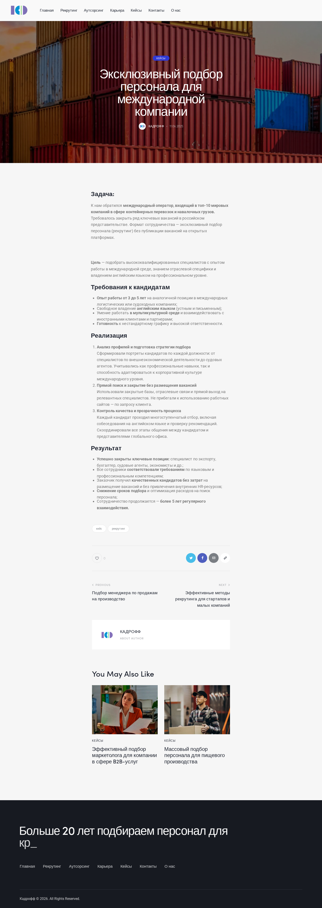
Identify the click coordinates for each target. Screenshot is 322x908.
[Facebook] (202, 558)
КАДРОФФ (130, 631)
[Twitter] (191, 558)
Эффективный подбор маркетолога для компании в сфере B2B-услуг (124, 755)
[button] (225, 558)
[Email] (214, 558)
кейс (99, 528)
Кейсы (161, 58)
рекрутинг (118, 528)
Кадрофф (27, 899)
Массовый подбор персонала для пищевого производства (194, 755)
